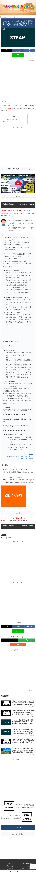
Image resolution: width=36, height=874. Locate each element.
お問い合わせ (9, 866)
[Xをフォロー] (9, 640)
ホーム (9, 863)
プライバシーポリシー (27, 863)
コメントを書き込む (18, 834)
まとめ (6, 121)
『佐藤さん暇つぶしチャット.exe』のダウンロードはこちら (18, 204)
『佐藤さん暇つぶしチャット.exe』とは (14, 119)
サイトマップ (26, 866)
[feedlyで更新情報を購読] (26, 640)
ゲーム (4, 534)
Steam (4, 537)
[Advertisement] (18, 80)
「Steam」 (4, 105)
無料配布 (10, 537)
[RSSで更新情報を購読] (18, 644)
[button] (32, 467)
